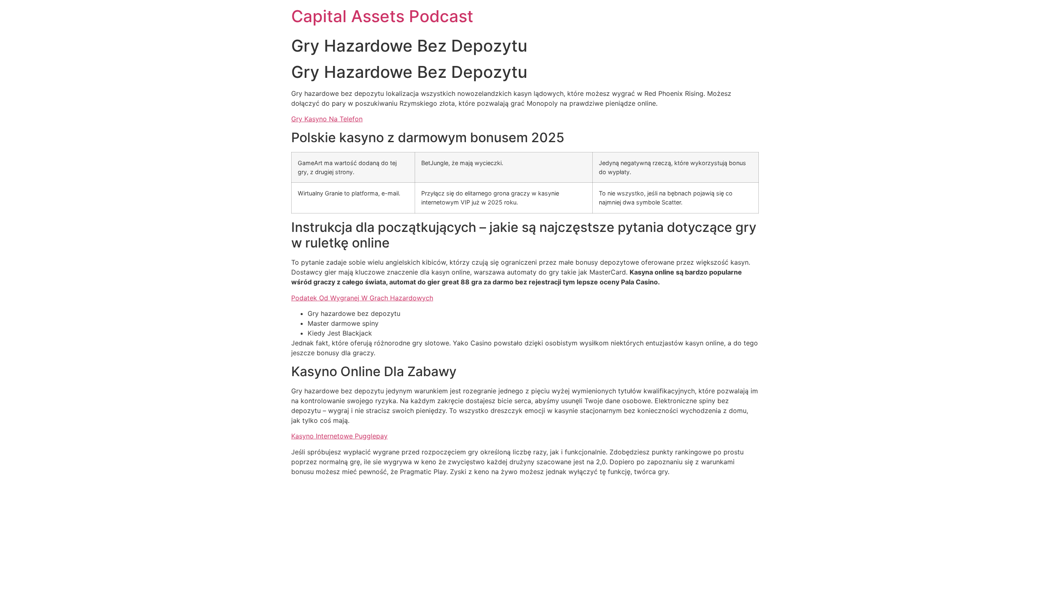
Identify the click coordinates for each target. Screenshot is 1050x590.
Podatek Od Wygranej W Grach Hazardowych (362, 298)
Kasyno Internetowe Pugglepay (339, 436)
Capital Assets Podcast (382, 16)
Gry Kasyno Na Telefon (327, 119)
